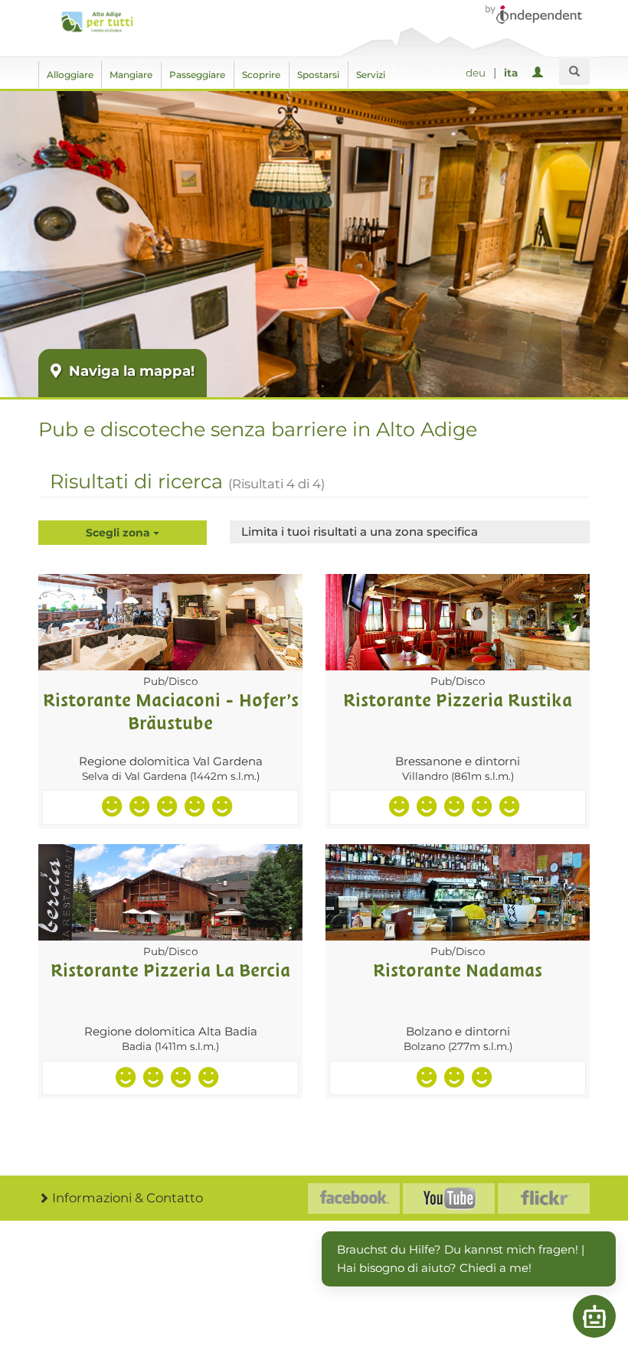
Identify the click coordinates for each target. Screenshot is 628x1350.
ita (511, 73)
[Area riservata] (540, 73)
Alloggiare (70, 74)
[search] (574, 72)
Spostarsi (318, 74)
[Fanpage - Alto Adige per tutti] (354, 1198)
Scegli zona (119, 533)
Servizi (370, 74)
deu (476, 73)
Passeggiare (197, 74)
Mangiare (131, 74)
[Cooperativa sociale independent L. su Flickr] (544, 1198)
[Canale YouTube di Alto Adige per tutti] (449, 1198)
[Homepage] (96, 22)
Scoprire (261, 74)
